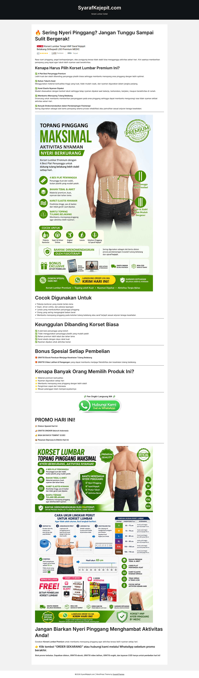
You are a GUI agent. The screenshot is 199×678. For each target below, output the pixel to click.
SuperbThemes (118, 674)
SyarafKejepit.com (99, 8)
